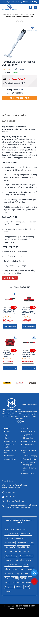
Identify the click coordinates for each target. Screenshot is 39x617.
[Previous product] (21, 20)
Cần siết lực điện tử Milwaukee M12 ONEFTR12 (28, 354)
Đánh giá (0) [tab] (9, 121)
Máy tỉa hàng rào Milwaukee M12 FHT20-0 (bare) (9, 311)
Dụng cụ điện (27, 435)
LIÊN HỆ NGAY (10, 278)
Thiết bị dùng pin (29, 431)
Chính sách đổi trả (10, 459)
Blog (5, 435)
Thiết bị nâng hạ (28, 474)
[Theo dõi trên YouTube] (22, 421)
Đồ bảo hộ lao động (30, 456)
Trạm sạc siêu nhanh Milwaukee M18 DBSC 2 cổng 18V (28, 312)
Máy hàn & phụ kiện (30, 441)
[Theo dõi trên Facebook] (16, 421)
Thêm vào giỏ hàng (19, 98)
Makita (20, 90)
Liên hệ (6, 438)
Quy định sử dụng (9, 456)
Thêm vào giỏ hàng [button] (10, 326)
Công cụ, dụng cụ (29, 438)
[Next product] (17, 20)
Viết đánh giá (19, 69)
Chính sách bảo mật (11, 441)
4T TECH (26, 608)
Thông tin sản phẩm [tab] (14, 115)
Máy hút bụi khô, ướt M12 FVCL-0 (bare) (9, 354)
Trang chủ (6, 14)
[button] (30, 7)
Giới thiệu (7, 431)
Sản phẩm (14, 14)
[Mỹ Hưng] (9, 7)
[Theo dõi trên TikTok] (19, 421)
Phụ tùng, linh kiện (29, 459)
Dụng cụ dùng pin (25, 14)
